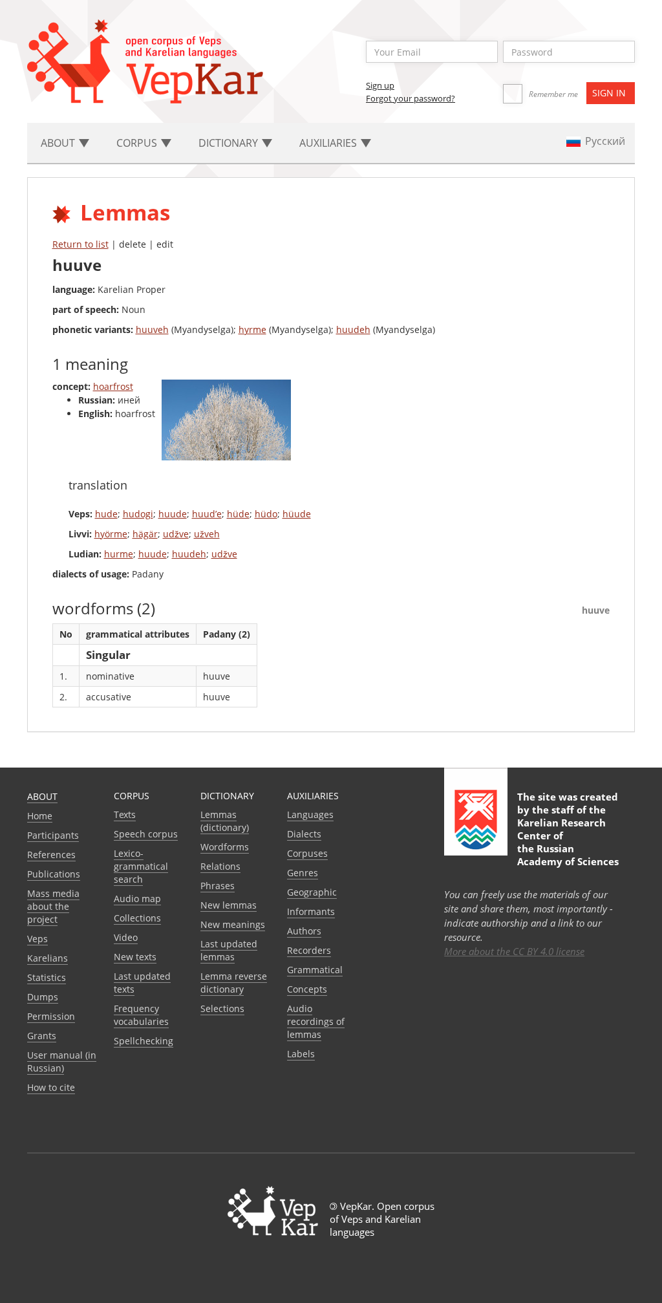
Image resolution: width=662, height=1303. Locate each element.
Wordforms (224, 847)
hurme (118, 554)
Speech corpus (146, 834)
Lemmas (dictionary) (224, 821)
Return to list (80, 244)
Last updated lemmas (228, 950)
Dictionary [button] (229, 143)
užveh (207, 534)
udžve (176, 534)
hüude (297, 514)
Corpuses (307, 853)
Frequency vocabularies (141, 1015)
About (42, 796)
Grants (41, 1035)
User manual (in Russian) (61, 1061)
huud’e (207, 514)
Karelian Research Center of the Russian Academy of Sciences (568, 842)
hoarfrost (113, 386)
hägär (145, 534)
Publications (53, 874)
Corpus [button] (138, 143)
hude (106, 514)
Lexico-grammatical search (141, 866)
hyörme (110, 534)
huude (172, 514)
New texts (135, 957)
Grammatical (315, 970)
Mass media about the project (53, 906)
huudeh (353, 329)
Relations (220, 866)
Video (126, 937)
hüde (238, 514)
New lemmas (228, 905)
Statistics (46, 977)
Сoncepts (307, 989)
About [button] (59, 143)
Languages (310, 814)
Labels (301, 1054)
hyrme (252, 329)
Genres (302, 873)
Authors (304, 931)
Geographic (312, 892)
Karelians (47, 958)
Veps (37, 938)
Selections (222, 1008)
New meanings (232, 924)
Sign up (380, 85)
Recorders (309, 950)
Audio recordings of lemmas (316, 1021)
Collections (137, 918)
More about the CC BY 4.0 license (514, 951)
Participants (53, 835)
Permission (51, 1016)
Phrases (217, 885)
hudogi (138, 514)
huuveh (152, 329)
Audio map (137, 898)
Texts (125, 814)
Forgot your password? (410, 98)
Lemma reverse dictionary (233, 982)
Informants (311, 911)
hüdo (266, 514)
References (51, 854)
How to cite (51, 1087)
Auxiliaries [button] (329, 143)
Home (39, 816)
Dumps (42, 997)
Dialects (304, 834)
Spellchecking (143, 1041)
